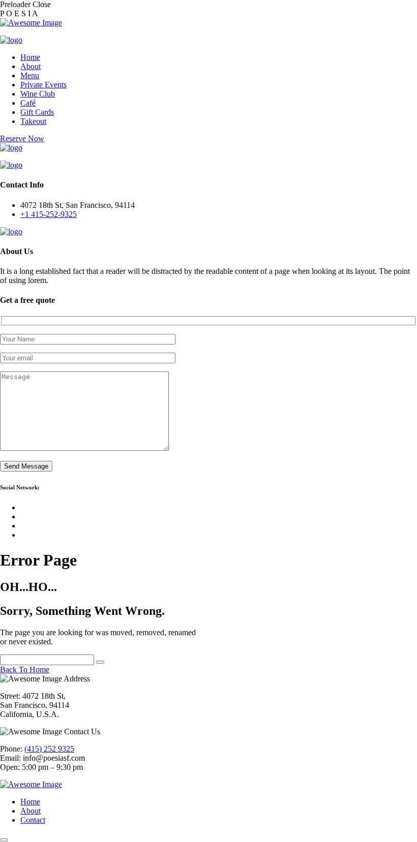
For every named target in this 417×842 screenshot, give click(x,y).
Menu (29, 75)
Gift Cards (37, 112)
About (30, 66)
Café (28, 103)
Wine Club (37, 93)
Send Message (26, 466)
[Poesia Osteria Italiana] (11, 40)
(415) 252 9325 (49, 748)
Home (30, 57)
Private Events (43, 84)
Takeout (33, 121)
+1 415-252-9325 (48, 214)
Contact (32, 820)
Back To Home (24, 669)
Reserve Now (22, 138)
